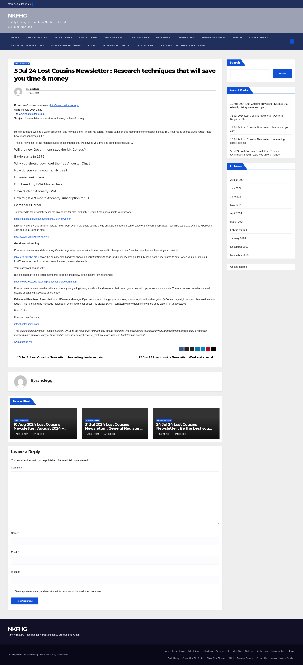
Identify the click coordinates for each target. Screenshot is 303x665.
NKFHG (17, 15)
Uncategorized (22, 64)
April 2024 (236, 213)
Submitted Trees (214, 37)
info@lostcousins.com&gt (64, 105)
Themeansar (62, 654)
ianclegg (34, 89)
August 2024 (237, 180)
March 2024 (237, 221)
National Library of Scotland (183, 45)
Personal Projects (116, 45)
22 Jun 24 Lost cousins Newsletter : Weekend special (176, 357)
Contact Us (145, 45)
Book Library (258, 37)
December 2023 (239, 246)
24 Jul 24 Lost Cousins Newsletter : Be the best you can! (182, 428)
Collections (88, 37)
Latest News (63, 37)
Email (15, 552)
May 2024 (236, 205)
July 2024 (235, 188)
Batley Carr (140, 37)
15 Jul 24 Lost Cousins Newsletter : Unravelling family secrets (60, 357)
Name (15, 533)
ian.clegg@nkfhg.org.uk (32, 114)
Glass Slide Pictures (66, 45)
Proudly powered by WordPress (22, 654)
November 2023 (239, 255)
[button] (287, 41)
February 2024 (238, 230)
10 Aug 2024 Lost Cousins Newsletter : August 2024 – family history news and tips (39, 428)
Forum (237, 37)
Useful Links (186, 37)
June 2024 (236, 196)
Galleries (163, 37)
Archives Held (114, 37)
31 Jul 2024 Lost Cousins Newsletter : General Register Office (112, 428)
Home (15, 37)
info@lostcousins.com (26, 324)
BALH (91, 45)
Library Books (36, 37)
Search (234, 62)
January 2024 (238, 238)
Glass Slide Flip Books (27, 45)
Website (15, 572)
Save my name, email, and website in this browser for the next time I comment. (58, 591)
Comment (17, 467)
